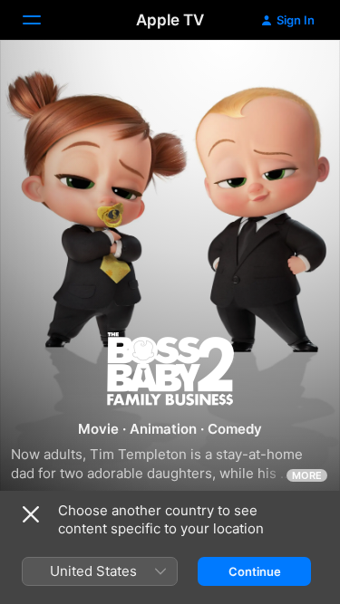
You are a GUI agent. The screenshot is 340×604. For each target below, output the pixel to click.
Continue (254, 571)
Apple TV (170, 20)
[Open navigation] (43, 20)
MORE (307, 475)
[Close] (31, 514)
